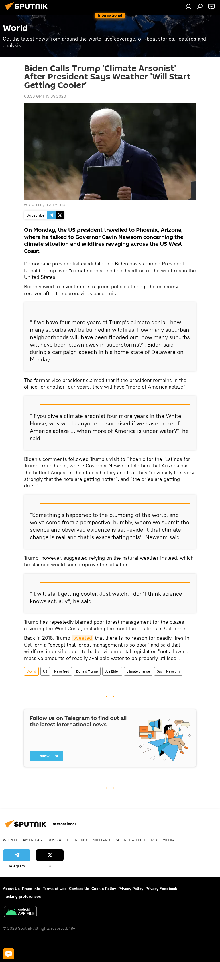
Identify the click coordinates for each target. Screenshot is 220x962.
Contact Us (79, 888)
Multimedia (163, 839)
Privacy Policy (130, 888)
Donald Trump (87, 671)
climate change (138, 671)
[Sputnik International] (28, 11)
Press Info (31, 888)
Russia (54, 839)
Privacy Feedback (161, 888)
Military (101, 839)
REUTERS (35, 205)
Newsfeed (61, 671)
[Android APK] (20, 912)
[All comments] (8, 953)
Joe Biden (112, 671)
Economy (77, 839)
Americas (32, 839)
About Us (11, 888)
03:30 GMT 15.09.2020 (45, 96)
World (31, 671)
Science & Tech (130, 839)
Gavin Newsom (168, 671)
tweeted (82, 638)
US (45, 671)
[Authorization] (188, 6)
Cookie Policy (103, 888)
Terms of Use (55, 888)
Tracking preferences (22, 896)
